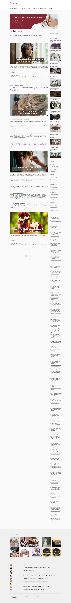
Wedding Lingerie (53, 197)
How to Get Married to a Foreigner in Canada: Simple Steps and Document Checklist (55, 247)
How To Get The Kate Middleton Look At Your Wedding (32, 572)
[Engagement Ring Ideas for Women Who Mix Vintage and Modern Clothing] (55, 117)
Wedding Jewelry (53, 195)
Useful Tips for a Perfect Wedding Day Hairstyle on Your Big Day (29, 88)
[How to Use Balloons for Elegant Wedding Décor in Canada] (55, 46)
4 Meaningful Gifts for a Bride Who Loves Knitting (55, 344)
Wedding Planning (54, 200)
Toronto (49, 8)
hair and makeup (15, 77)
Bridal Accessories (16, 193)
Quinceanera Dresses (54, 184)
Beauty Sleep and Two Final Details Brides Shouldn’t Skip (55, 434)
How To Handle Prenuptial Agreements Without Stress (55, 419)
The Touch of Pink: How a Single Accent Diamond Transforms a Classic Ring (56, 257)
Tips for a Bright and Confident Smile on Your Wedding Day (56, 461)
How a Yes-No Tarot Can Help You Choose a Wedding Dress (56, 464)
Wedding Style (53, 202)
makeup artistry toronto (41, 78)
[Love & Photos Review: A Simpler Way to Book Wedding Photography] (55, 105)
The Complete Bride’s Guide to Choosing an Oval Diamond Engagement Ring (55, 522)
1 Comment (21, 85)
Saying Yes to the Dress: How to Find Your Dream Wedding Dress (56, 342)
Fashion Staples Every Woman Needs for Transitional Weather (56, 301)
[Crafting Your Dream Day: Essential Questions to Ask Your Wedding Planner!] (14, 552)
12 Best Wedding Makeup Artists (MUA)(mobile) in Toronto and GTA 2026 (35, 583)
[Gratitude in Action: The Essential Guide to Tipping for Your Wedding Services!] (24, 552)
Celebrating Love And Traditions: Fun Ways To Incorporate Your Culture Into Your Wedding (56, 450)
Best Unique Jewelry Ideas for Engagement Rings (55, 326)
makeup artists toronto (21, 136)
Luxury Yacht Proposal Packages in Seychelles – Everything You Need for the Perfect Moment (56, 508)
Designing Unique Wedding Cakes (28, 570)
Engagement (53, 171)
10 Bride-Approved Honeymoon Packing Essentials (55, 267)
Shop (10, 8)
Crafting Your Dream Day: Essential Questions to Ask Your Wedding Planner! (35, 581)
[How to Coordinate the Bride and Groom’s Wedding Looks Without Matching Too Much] (55, 71)
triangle (13, 81)
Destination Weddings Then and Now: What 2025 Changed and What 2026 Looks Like (56, 375)
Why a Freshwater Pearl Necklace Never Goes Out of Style (56, 369)
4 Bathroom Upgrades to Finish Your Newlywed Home (55, 347)
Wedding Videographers (55, 210)
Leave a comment (22, 33)
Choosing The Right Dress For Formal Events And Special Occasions (55, 362)
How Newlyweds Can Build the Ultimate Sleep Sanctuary (55, 76)
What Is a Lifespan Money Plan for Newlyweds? (55, 386)
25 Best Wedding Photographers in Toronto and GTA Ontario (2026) (34, 578)
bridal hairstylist (23, 76)
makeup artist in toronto (26, 78)
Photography (53, 179)
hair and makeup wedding (22, 77)
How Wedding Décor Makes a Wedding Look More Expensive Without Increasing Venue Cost (55, 310)
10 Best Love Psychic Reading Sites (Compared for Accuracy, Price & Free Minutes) (55, 277)
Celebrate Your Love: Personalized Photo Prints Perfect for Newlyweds (55, 403)
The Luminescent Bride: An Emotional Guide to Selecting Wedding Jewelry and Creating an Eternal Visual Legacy (56, 294)
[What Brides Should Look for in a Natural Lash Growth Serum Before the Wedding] (55, 142)
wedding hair (17, 81)
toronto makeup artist (37, 136)
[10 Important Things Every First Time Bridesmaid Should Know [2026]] (14, 542)
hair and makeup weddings (31, 77)
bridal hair (13, 76)
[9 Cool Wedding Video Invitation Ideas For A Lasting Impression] (37, 552)
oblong (27, 136)
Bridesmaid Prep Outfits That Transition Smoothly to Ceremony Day (55, 440)
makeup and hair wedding (19, 78)
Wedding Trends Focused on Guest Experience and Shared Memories (55, 331)
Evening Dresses (53, 172)
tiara (33, 136)
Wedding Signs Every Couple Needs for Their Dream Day (55, 447)
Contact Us (16, 8)
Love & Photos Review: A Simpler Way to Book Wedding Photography (55, 99)
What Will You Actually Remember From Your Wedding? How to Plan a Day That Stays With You (56, 251)
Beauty (14, 75)
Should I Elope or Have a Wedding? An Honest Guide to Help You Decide (55, 316)
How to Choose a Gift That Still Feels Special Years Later (55, 426)
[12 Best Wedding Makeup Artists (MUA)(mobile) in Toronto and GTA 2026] (46, 552)
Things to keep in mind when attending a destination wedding (55, 298)
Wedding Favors (53, 192)
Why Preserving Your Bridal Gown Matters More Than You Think (56, 454)
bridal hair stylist (17, 76)
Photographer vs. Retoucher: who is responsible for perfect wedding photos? (56, 263)
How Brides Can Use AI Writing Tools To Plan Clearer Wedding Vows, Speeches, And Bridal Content (55, 336)
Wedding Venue (53, 207)
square (31, 136)
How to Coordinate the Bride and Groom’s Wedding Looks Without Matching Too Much (56, 223)
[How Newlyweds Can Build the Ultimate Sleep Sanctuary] (55, 82)
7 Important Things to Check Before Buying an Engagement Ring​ (55, 505)
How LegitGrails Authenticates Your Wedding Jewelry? (55, 406)
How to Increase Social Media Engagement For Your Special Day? (55, 477)
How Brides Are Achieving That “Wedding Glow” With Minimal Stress (55, 372)
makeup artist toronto (34, 78)
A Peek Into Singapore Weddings (56, 432)
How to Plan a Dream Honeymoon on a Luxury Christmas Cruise (56, 499)
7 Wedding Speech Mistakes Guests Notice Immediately (55, 339)
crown (29, 76)
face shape (38, 76)
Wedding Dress (53, 190)
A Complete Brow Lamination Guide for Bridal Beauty (55, 483)
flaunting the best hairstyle (32, 179)
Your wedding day (12, 66)
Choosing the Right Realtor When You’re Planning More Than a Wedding (56, 409)
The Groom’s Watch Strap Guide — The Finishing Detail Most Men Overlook (55, 88)
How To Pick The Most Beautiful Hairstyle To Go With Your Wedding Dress (28, 206)
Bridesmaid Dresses (54, 167)
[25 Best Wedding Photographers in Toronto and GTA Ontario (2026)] (56, 552)
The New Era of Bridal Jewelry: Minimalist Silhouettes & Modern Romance (56, 515)
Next (30, 255)
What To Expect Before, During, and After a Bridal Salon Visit (55, 456)
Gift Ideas (52, 176)
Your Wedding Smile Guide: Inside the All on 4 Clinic (56, 497)
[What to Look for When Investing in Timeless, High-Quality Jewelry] (55, 128)
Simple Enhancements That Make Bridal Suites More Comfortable (56, 467)
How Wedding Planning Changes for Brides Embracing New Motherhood (56, 429)
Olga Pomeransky (16, 33)
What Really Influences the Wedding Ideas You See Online (55, 459)
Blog (22, 8)
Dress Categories (27, 8)
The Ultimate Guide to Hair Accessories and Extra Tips (28, 145)
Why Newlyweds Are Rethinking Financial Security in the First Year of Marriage (55, 469)
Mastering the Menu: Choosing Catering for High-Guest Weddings (55, 355)
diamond (31, 76)
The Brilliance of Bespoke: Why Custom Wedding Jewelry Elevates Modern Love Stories (55, 488)
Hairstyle (36, 77)
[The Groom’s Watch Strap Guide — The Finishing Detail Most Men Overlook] (55, 94)
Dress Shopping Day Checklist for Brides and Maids (56, 314)
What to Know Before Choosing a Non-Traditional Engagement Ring (56, 366)
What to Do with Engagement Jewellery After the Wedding (55, 421)
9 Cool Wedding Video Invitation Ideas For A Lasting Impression (33, 589)
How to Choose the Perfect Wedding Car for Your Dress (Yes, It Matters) (56, 444)
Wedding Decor (53, 189)
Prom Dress (53, 182)
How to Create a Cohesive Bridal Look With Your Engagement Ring (55, 52)
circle (27, 76)
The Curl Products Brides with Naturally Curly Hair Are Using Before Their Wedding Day (55, 307)
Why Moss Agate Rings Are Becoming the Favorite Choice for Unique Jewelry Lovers (56, 320)
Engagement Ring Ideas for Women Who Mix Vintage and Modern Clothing (55, 111)
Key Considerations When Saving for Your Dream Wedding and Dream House (56, 394)
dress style (34, 76)
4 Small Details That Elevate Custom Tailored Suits (55, 352)
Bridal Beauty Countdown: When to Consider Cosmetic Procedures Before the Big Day (56, 473)
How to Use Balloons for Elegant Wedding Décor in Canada (55, 40)
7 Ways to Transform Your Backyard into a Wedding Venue (56, 304)
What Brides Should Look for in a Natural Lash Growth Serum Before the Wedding (56, 244)
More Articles (35, 8)
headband (39, 77)
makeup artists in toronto (14, 136)
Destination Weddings (54, 169)
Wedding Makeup (15, 131)
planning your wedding (15, 119)
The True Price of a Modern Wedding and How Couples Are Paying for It (55, 415)
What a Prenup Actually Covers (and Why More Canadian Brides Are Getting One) (56, 379)
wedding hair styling (22, 81)
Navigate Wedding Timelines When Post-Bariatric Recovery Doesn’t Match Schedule (55, 437)
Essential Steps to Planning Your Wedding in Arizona (56, 480)
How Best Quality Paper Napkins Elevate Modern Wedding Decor (56, 323)
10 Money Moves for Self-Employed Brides (55, 275)
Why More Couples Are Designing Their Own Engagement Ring (56, 272)
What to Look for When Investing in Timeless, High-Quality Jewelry (54, 123)
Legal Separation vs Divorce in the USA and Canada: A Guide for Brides (56, 512)
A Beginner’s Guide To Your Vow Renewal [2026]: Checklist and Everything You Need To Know (38, 567)
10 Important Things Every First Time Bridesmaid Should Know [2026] (34, 564)
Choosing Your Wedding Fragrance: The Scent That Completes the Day (55, 284)
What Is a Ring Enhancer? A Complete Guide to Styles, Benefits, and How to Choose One (56, 383)
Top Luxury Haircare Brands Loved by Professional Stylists (55, 424)
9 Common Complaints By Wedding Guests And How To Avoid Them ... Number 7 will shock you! (39, 575)
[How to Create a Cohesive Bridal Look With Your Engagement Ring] (55, 57)
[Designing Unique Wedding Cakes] (24, 542)
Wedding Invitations (54, 194)
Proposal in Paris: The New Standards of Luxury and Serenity (55, 287)
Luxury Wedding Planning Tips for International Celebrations (55, 329)
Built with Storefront (13, 597)
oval (28, 136)
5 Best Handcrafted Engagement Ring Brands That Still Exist (56, 397)
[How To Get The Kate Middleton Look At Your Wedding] (46, 542)
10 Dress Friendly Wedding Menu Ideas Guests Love (56, 254)
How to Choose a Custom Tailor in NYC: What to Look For (56, 269)
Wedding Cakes (53, 187)
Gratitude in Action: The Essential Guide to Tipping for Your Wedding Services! (36, 586)
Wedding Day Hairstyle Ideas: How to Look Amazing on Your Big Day (26, 36)
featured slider (42, 76)
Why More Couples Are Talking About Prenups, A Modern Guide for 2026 (56, 519)
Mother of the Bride (54, 177)
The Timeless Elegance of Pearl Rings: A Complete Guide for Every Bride (56, 359)
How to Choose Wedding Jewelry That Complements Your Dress (56, 290)
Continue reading (13, 72)
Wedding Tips (42, 8)
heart (42, 77)
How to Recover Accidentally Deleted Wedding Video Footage (56, 400)
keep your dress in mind (32, 235)
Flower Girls (53, 174)
